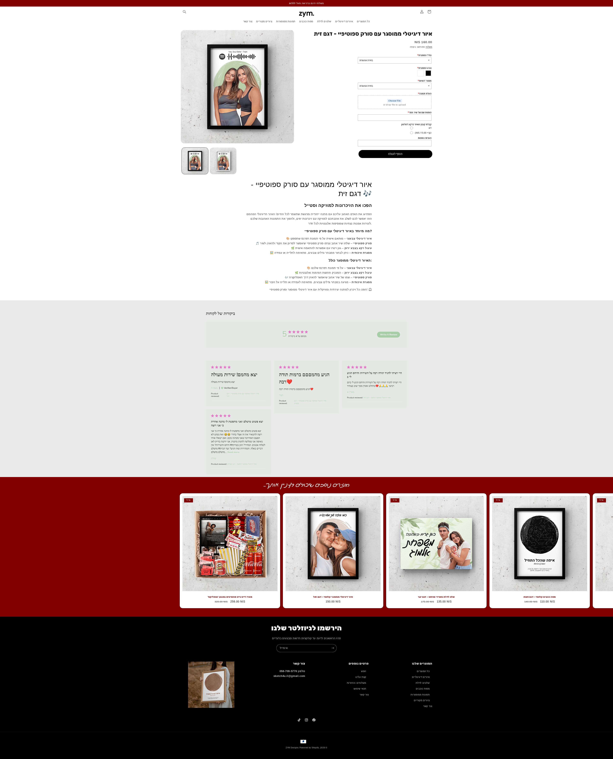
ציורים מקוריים (422, 700)
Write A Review (388, 334)
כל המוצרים (423, 671)
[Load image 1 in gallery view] (195, 161)
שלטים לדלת (423, 683)
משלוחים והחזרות (356, 683)
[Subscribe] (333, 648)
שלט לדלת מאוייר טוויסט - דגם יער (436, 597)
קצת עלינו (360, 677)
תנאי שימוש (360, 688)
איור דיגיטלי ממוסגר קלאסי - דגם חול (333, 597)
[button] (184, 11)
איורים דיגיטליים (421, 677)
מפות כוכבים (423, 688)
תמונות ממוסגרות (420, 694)
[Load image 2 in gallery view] (223, 161)
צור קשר (427, 706)
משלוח (429, 47)
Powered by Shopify (309, 748)
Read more (233, 452)
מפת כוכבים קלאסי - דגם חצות (539, 597)
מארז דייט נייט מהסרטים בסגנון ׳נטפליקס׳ (230, 597)
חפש (363, 671)
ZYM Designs (292, 748)
